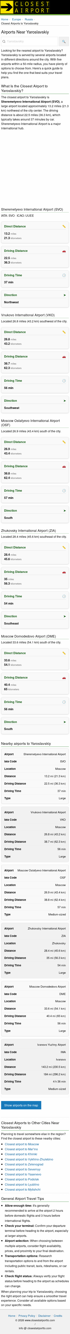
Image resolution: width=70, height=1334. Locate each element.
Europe (16, 19)
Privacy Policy (26, 1316)
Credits (58, 1316)
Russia (29, 19)
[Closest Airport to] (35, 7)
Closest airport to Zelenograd (24, 1164)
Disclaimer (44, 1316)
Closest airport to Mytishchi (23, 1189)
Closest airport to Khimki (21, 1154)
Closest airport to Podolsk (22, 1179)
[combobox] (29, 41)
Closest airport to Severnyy (23, 1169)
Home (4, 19)
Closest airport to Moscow (22, 1144)
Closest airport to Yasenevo (23, 1174)
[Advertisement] (35, 169)
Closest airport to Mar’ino (21, 1149)
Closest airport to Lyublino (22, 1184)
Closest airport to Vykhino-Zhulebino (29, 1159)
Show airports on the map (21, 1105)
